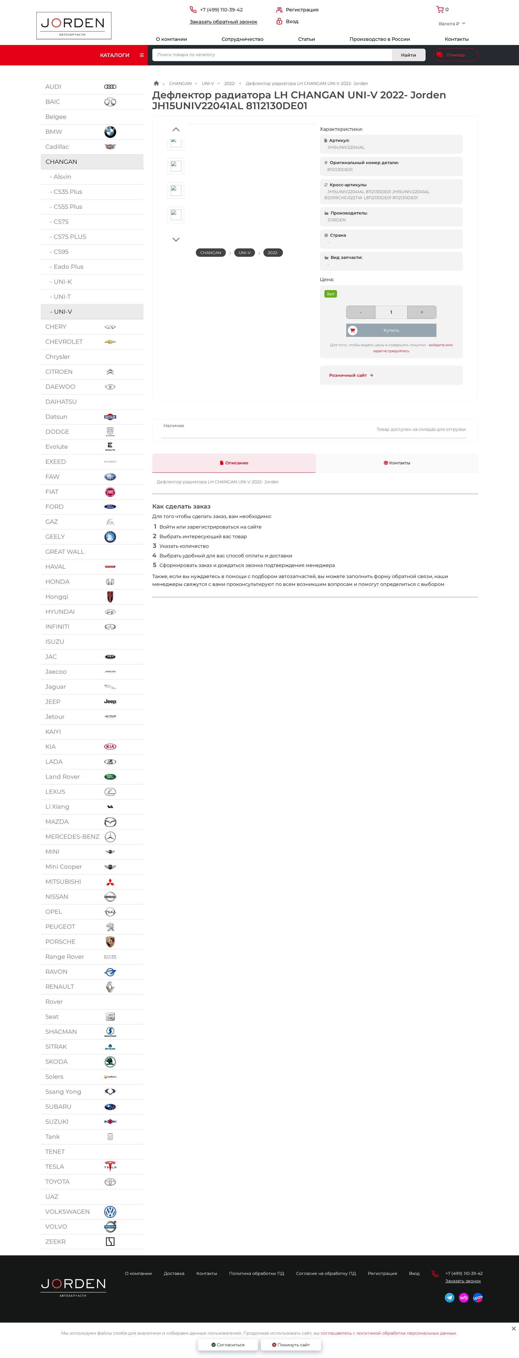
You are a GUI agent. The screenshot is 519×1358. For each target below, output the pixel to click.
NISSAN (56, 896)
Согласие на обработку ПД (326, 1273)
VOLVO (56, 1226)
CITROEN (59, 371)
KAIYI (53, 731)
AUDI (53, 86)
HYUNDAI (60, 611)
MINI (52, 851)
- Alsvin (58, 176)
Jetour (55, 716)
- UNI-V (59, 311)
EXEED (55, 461)
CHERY (55, 326)
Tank (52, 1136)
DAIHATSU (61, 401)
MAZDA (56, 821)
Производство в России (380, 39)
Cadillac (57, 146)
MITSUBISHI (63, 881)
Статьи (306, 39)
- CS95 (56, 251)
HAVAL (55, 566)
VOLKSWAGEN (67, 1211)
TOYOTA (57, 1181)
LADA (53, 761)
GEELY (55, 536)
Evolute (56, 446)
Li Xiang (57, 806)
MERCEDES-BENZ (72, 836)
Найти (408, 55)
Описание (236, 463)
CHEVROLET (64, 341)
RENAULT (59, 986)
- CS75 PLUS (65, 236)
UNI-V (208, 83)
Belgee (55, 116)
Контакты (457, 39)
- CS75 (56, 221)
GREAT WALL (64, 551)
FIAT (51, 491)
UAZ (51, 1196)
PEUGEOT (60, 926)
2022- (230, 83)
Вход (414, 1273)
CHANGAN (61, 161)
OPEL (53, 911)
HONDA (57, 581)
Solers (54, 1076)
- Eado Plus (64, 266)
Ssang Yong (63, 1091)
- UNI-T (58, 296)
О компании (171, 39)
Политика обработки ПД (256, 1273)
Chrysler (57, 356)
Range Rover (64, 956)
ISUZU (54, 641)
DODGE (57, 431)
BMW (53, 131)
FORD (54, 506)
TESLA (54, 1166)
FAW (52, 476)
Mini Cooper (63, 866)
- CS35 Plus (63, 191)
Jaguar (55, 686)
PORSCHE (60, 941)
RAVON (56, 971)
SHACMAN (61, 1031)
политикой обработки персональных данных (406, 1333)
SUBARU (58, 1106)
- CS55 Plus (63, 206)
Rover (54, 1001)
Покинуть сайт (293, 1345)
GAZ (51, 521)
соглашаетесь (337, 1333)
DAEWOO (60, 386)
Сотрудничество (242, 39)
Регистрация (382, 1273)
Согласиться (230, 1345)
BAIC (52, 101)
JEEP (52, 701)
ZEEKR (55, 1241)
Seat (52, 1016)
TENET (55, 1151)
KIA (50, 746)
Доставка (174, 1273)
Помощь (456, 55)
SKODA (56, 1061)
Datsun (56, 416)
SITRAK (56, 1046)
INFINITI (57, 626)
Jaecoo (56, 671)
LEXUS (55, 791)
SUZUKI (56, 1121)
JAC (51, 656)
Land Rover (62, 776)
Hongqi (56, 596)
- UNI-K (58, 281)
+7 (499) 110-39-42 (221, 10)
